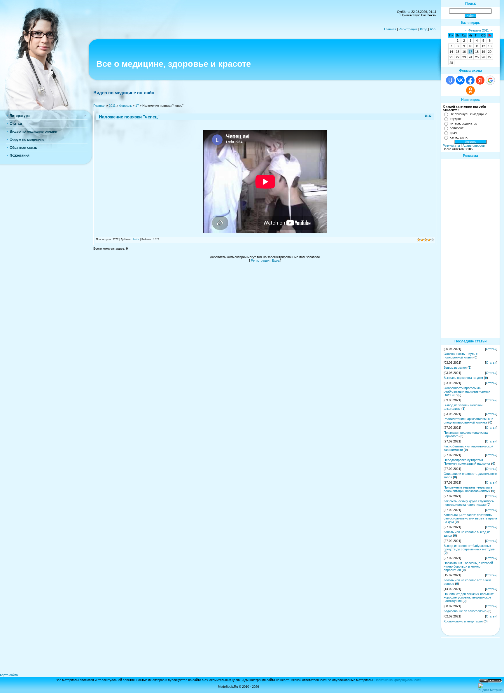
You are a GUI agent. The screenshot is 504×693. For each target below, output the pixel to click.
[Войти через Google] (490, 80)
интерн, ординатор (463, 123)
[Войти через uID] (450, 80)
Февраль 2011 (478, 30)
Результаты (451, 145)
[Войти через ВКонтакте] (460, 80)
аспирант (456, 128)
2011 (112, 105)
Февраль (125, 105)
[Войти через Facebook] (470, 80)
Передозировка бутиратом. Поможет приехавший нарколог (467, 461)
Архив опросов (474, 145)
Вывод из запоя (455, 367)
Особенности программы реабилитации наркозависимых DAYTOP (467, 391)
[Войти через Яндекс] (480, 80)
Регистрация (408, 29)
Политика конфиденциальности (397, 680)
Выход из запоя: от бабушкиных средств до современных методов (469, 547)
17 (137, 105)
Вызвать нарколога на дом (463, 377)
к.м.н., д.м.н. (459, 137)
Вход (423, 29)
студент (455, 118)
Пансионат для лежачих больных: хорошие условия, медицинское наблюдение (469, 597)
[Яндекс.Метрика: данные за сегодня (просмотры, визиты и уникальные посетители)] (490, 687)
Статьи (491, 349)
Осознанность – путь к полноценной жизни (460, 355)
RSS (433, 29)
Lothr (136, 239)
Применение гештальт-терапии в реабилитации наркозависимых (468, 489)
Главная (390, 29)
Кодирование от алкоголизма (465, 611)
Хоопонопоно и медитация (463, 621)
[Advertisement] (470, 248)
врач (453, 132)
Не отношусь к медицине (468, 114)
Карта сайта (9, 675)
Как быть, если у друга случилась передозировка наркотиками (469, 502)
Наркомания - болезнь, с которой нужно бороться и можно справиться (468, 566)
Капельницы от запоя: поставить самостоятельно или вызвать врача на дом (470, 518)
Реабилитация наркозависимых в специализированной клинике (468, 420)
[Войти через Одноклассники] (470, 90)
